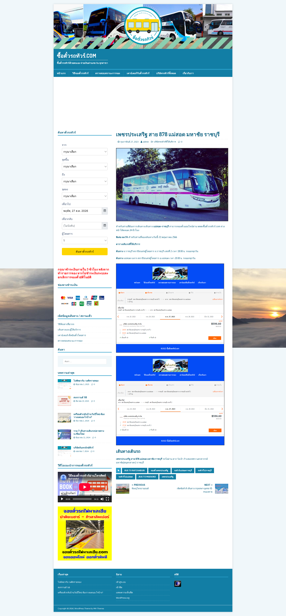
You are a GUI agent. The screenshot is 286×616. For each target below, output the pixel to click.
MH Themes (99, 608)
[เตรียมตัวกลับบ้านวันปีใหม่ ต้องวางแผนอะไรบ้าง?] (64, 420)
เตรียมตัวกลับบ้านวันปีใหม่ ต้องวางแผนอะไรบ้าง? (89, 415)
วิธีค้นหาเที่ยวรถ (66, 324)
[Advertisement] (143, 106)
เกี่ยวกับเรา (188, 73)
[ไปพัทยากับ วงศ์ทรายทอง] (64, 387)
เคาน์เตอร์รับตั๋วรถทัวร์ (138, 73)
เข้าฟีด (119, 587)
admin (146, 142)
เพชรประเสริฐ (167, 477)
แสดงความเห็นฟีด (124, 592)
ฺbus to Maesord (147, 477)
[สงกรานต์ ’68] (64, 404)
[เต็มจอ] (107, 499)
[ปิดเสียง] (102, 499)
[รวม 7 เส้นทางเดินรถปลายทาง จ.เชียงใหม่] (64, 437)
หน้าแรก (61, 73)
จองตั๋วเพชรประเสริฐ (159, 470)
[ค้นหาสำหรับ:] (84, 361)
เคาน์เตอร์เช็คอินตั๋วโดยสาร (72, 335)
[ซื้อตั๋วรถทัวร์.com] (143, 47)
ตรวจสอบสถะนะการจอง (70, 340)
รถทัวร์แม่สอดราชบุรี (183, 470)
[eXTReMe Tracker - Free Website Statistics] (177, 585)
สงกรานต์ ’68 (80, 397)
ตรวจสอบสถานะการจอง (107, 73)
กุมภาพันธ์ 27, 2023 (129, 142)
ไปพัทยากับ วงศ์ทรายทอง (85, 380)
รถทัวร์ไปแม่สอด (126, 477)
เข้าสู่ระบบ (121, 582)
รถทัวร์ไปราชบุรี (205, 470)
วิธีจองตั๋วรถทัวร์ (80, 73)
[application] (85, 487)
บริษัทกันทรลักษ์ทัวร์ (83, 447)
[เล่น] (62, 499)
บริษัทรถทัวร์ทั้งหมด (166, 73)
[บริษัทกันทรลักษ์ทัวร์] (64, 454)
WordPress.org (123, 598)
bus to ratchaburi (134, 470)
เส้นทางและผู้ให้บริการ (69, 329)
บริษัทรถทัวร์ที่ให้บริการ (165, 142)
